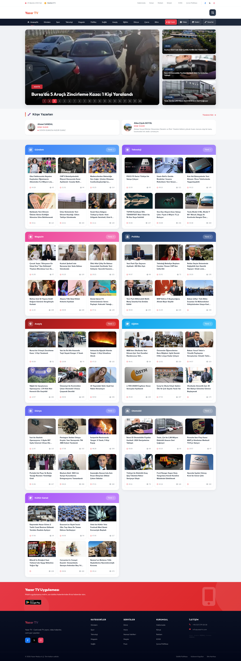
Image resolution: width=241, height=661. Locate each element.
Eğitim (125, 22)
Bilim (157, 22)
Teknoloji (69, 22)
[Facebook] (205, 3)
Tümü (110, 150)
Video (185, 22)
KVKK (180, 3)
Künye (151, 3)
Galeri (197, 22)
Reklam (160, 3)
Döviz (126, 625)
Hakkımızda (141, 3)
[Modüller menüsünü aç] (212, 12)
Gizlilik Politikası (182, 656)
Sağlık (104, 22)
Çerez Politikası (191, 3)
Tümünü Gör (208, 115)
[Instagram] (214, 3)
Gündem (47, 22)
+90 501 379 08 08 (200, 625)
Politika (93, 22)
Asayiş (114, 22)
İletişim (169, 3)
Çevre (146, 22)
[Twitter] (210, 3)
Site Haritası (211, 656)
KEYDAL (202, 635)
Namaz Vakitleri (130, 634)
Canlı (173, 22)
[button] (155, 68)
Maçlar (126, 639)
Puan (125, 644)
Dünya (136, 22)
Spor (58, 22)
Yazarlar (210, 22)
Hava (126, 630)
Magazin (81, 22)
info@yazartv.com (200, 629)
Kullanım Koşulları (197, 656)
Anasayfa (34, 22)
